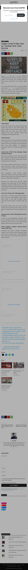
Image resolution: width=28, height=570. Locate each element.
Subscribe (21, 15)
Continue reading (14, 18)
